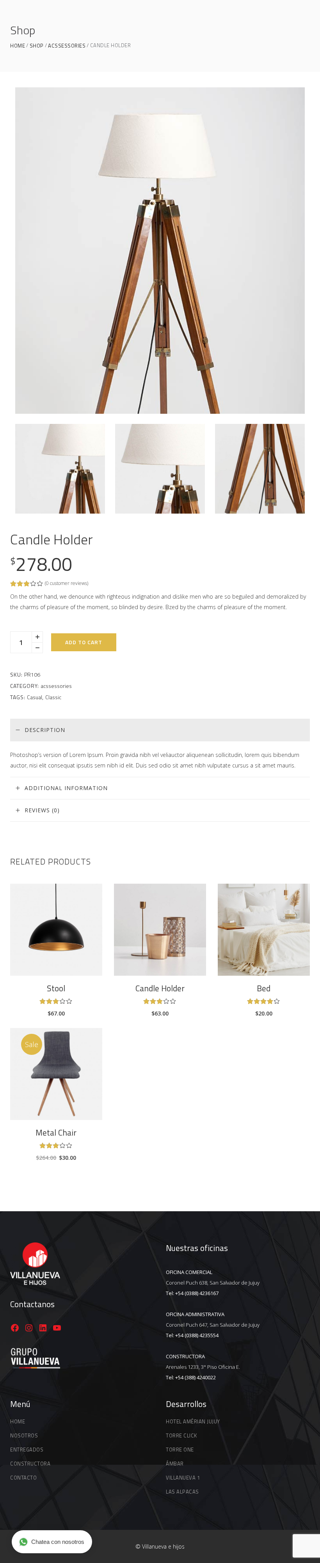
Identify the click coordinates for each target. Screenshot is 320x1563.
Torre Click (181, 1435)
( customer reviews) (66, 583)
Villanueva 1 (183, 1477)
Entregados (26, 1449)
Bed (263, 988)
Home (17, 45)
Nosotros (24, 1435)
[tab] (160, 730)
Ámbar (175, 1463)
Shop (37, 45)
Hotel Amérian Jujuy (193, 1421)
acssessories (66, 45)
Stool (56, 988)
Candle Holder (160, 988)
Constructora (30, 1463)
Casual (34, 697)
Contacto (23, 1477)
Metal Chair (56, 1132)
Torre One (180, 1449)
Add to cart (83, 642)
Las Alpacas (182, 1492)
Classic (53, 697)
